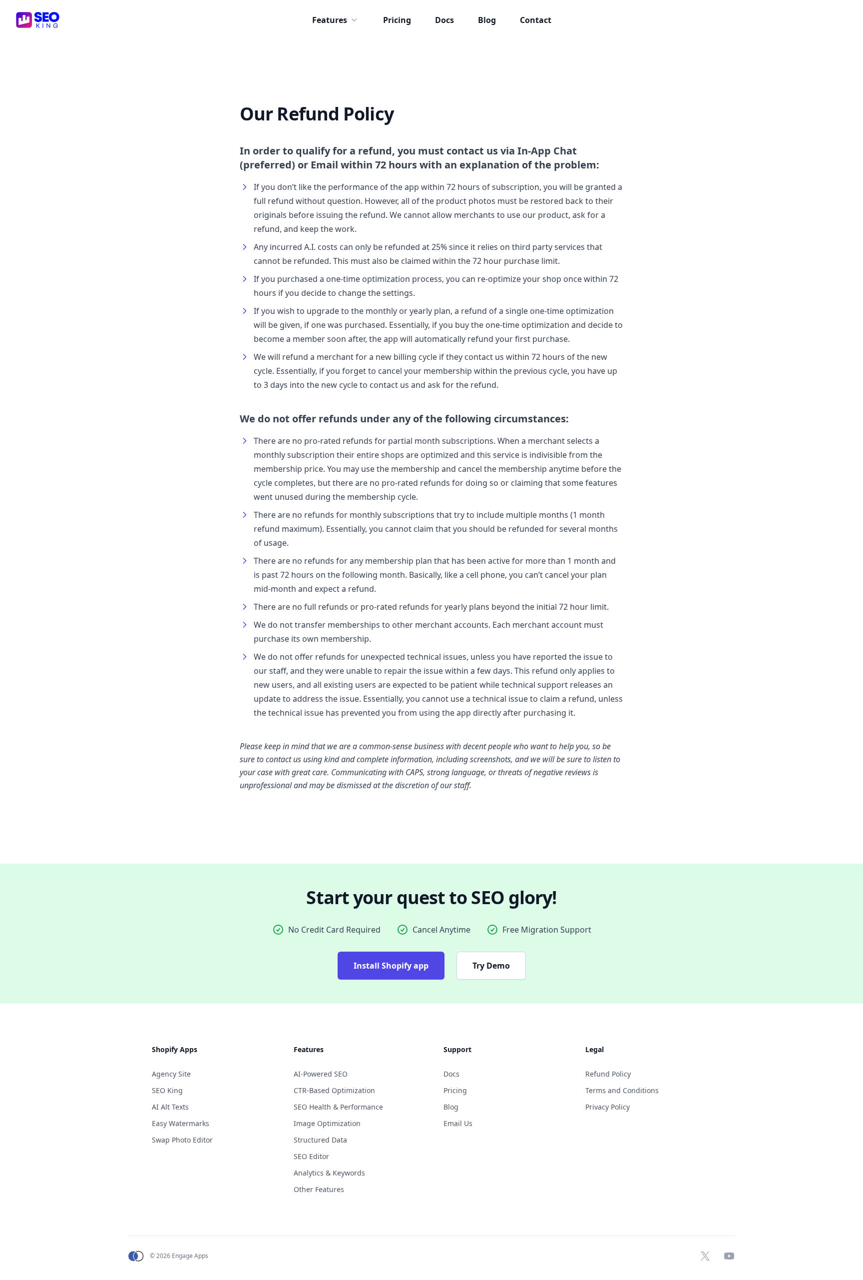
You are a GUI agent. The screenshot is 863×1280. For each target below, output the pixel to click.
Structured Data (320, 1140)
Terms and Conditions (622, 1090)
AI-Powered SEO (321, 1074)
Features (329, 19)
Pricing (397, 19)
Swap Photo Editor (182, 1140)
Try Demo (491, 965)
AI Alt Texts (170, 1107)
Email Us (457, 1123)
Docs (444, 19)
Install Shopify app (391, 965)
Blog (487, 19)
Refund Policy (608, 1074)
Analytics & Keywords (329, 1173)
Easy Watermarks (180, 1123)
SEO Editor (311, 1156)
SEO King (167, 1090)
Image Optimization (327, 1123)
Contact (535, 19)
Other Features (319, 1189)
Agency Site (171, 1074)
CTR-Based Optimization (334, 1090)
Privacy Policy (607, 1107)
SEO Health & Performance (338, 1107)
